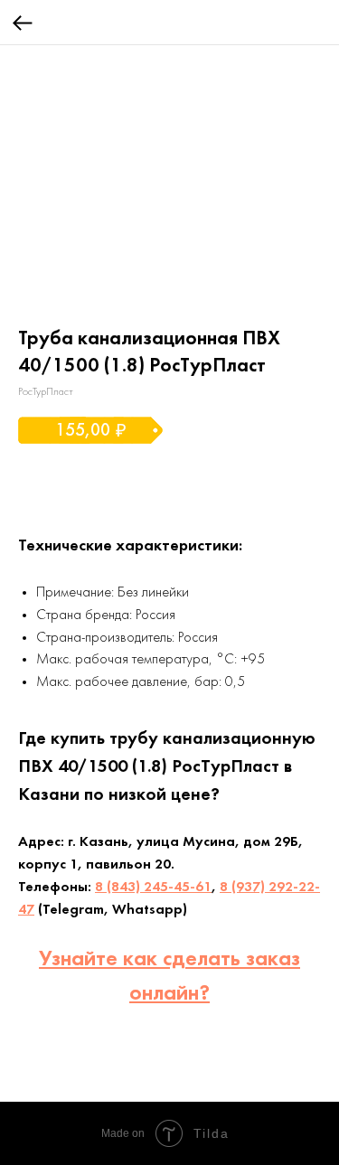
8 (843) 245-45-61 (153, 887)
